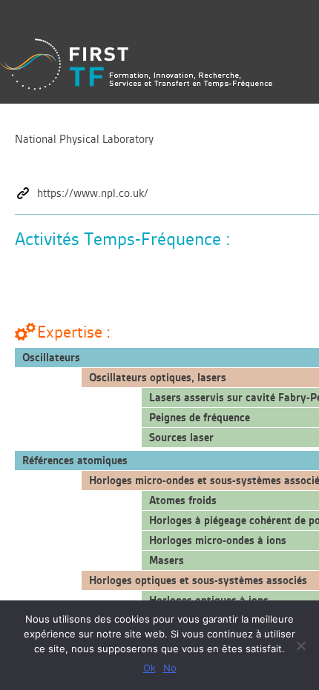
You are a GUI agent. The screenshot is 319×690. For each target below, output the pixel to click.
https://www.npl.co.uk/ (92, 193)
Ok (149, 668)
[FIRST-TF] (136, 64)
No (170, 668)
